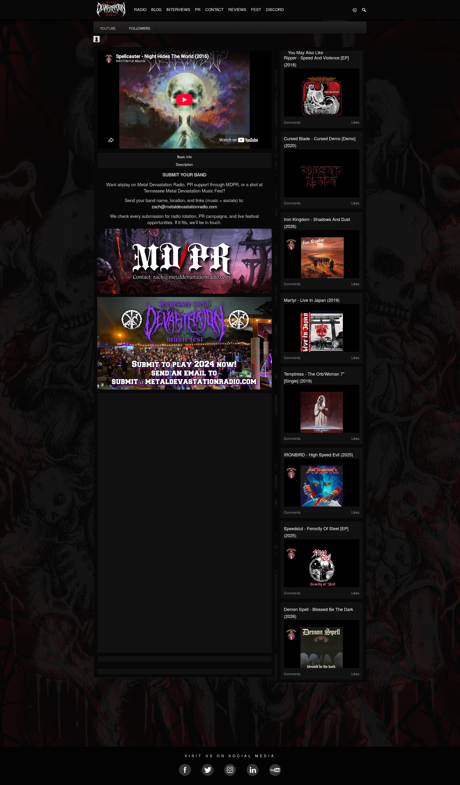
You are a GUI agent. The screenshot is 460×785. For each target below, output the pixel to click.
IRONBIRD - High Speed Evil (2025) (318, 454)
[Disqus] (184, 460)
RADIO (140, 9)
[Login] (354, 10)
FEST (256, 9)
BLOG (156, 9)
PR (198, 9)
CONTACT (214, 9)
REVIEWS (237, 9)
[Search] (364, 10)
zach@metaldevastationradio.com (184, 206)
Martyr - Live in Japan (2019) (311, 300)
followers (139, 28)
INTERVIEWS (178, 9)
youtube (108, 28)
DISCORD (275, 9)
